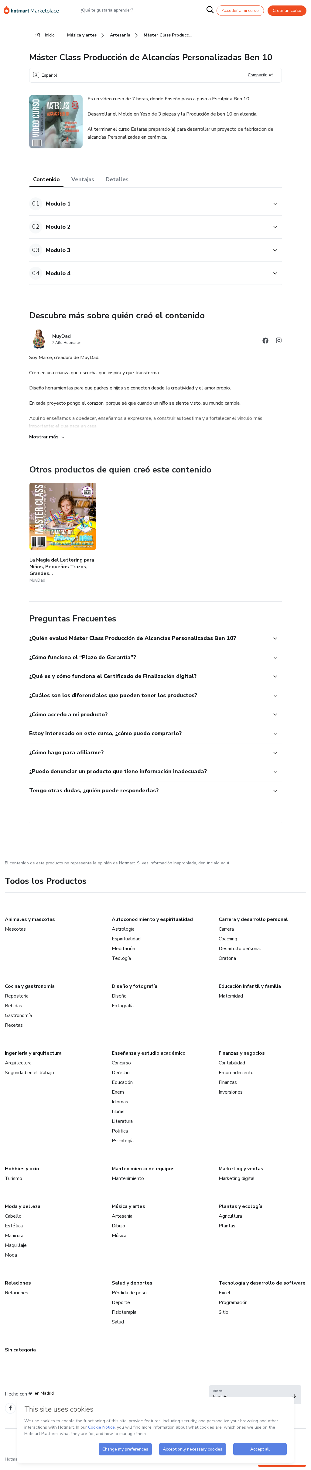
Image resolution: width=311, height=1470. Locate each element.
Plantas (227, 1226)
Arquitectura (18, 1063)
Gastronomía (18, 1015)
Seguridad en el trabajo (29, 1072)
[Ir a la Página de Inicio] (34, 10)
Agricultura (230, 1216)
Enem (118, 1092)
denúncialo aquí (213, 863)
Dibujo (118, 1226)
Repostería (17, 996)
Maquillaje (16, 1245)
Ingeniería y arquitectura (33, 1053)
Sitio (223, 1312)
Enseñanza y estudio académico (149, 1053)
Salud (118, 1322)
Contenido (46, 179)
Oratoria (227, 958)
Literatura (122, 1121)
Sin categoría (20, 1350)
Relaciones (18, 1283)
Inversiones (231, 1092)
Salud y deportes (132, 1283)
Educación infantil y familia (250, 986)
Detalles (117, 179)
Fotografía (123, 1005)
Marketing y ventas (241, 1168)
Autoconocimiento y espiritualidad (152, 919)
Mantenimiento (128, 1178)
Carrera (226, 929)
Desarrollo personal (240, 948)
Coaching (228, 939)
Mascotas (15, 929)
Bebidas (13, 1005)
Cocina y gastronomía (30, 986)
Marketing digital (237, 1178)
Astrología (123, 929)
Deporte (121, 1302)
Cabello (13, 1216)
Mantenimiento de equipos (143, 1168)
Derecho (121, 1072)
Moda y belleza (22, 1206)
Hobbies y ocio (22, 1168)
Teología (121, 958)
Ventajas (82, 179)
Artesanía (122, 1216)
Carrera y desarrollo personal (253, 919)
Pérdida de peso (129, 1292)
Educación (122, 1082)
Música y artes (128, 1206)
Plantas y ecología (240, 1206)
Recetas (14, 1025)
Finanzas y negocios (242, 1053)
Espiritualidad (126, 939)
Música (119, 1235)
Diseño (119, 996)
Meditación (123, 948)
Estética (14, 1226)
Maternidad (231, 996)
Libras (118, 1111)
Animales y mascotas (30, 919)
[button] (148, 204)
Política (120, 1131)
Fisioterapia (124, 1312)
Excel (225, 1292)
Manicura (14, 1235)
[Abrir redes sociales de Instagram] (279, 341)
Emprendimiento (236, 1072)
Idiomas (120, 1101)
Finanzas (228, 1082)
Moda (11, 1255)
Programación (233, 1302)
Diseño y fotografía (134, 986)
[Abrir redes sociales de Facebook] (265, 341)
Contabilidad (232, 1063)
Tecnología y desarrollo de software (262, 1283)
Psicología (123, 1140)
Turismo (13, 1178)
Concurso (121, 1063)
